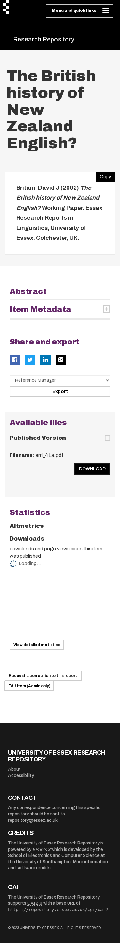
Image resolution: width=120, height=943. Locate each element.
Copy (103, 175)
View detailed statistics (36, 645)
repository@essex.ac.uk (33, 820)
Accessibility (21, 775)
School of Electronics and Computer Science (54, 855)
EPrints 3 (41, 849)
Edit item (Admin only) (29, 686)
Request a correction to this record (43, 676)
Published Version (38, 438)
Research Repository (43, 39)
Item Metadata (40, 309)
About (14, 769)
